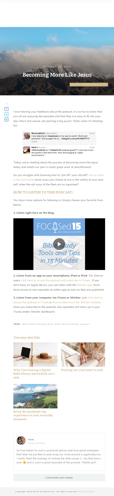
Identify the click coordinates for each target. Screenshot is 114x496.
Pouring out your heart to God (83, 362)
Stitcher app (84, 285)
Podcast (76, 84)
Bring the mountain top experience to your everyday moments (35, 404)
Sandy (31, 439)
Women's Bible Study (94, 84)
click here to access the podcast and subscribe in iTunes (55, 280)
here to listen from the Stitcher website (76, 302)
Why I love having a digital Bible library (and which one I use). (35, 362)
